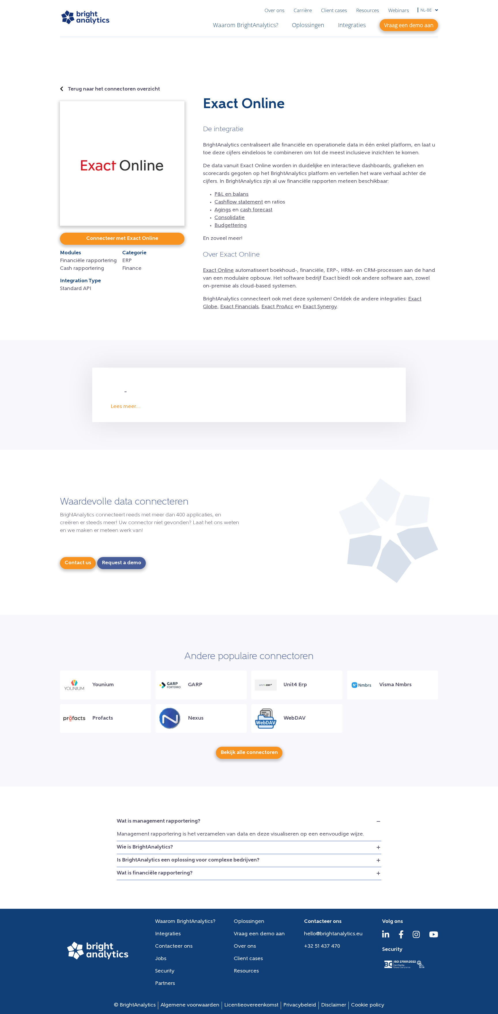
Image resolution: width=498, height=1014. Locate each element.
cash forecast (256, 210)
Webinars (398, 10)
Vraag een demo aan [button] (408, 25)
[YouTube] (433, 937)
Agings (222, 210)
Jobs (160, 959)
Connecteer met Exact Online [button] (122, 238)
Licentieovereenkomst (251, 1005)
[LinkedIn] (385, 937)
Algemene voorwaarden (190, 1005)
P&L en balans (231, 194)
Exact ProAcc (277, 307)
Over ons (274, 10)
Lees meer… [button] (125, 406)
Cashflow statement (238, 202)
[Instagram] (416, 937)
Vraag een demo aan (259, 934)
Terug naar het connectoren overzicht (114, 89)
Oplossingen (308, 25)
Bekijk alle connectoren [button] (249, 752)
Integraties (352, 25)
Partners (165, 983)
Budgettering (230, 225)
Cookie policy (367, 1005)
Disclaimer (333, 1005)
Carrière (303, 10)
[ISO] (404, 968)
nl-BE (426, 9)
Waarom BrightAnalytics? (245, 25)
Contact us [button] (78, 563)
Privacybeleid (299, 1005)
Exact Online (218, 270)
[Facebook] (401, 937)
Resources (367, 10)
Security (164, 971)
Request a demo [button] (121, 563)
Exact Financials (239, 307)
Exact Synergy (320, 307)
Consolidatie (229, 218)
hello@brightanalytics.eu (333, 934)
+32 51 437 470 (322, 946)
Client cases (334, 10)
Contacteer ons (174, 946)
